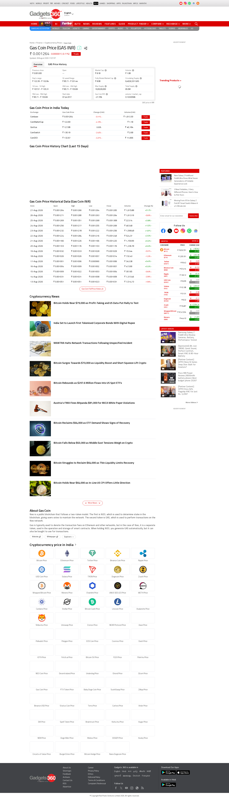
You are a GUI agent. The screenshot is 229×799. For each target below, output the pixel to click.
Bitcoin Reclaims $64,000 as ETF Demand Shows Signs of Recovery (92, 423)
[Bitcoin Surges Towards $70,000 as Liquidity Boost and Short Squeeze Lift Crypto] (40, 369)
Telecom (66, 29)
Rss (142, 787)
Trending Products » (170, 81)
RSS (64, 784)
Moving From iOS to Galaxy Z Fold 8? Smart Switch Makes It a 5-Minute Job (186, 203)
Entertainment (98, 29)
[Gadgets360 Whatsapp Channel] (189, 231)
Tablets (162, 29)
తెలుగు (142, 771)
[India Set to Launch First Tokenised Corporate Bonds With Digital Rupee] (40, 329)
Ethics (90, 774)
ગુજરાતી (117, 776)
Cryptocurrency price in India (51, 545)
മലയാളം (127, 776)
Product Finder (137, 24)
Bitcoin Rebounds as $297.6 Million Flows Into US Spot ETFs (88, 383)
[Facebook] (163, 231)
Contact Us (67, 781)
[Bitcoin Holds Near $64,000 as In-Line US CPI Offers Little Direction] (40, 489)
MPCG (135, 3)
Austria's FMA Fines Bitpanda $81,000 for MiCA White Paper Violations (94, 403)
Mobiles (56, 29)
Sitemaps (67, 771)
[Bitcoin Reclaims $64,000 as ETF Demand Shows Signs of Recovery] (40, 429)
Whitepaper (51, 537)
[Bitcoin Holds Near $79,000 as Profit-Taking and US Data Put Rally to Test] (40, 309)
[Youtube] (176, 231)
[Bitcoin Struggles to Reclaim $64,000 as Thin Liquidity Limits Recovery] (40, 469)
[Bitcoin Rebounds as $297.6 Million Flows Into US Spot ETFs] (40, 389)
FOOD (72, 3)
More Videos (191, 402)
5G (192, 29)
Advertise (67, 787)
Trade (76, 53)
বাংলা (129, 772)
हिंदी (51, 3)
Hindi (124, 772)
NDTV (32, 3)
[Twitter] (170, 231)
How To (76, 29)
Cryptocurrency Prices (53, 43)
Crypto (111, 29)
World (39, 3)
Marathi (142, 3)
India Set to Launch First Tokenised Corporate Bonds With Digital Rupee (94, 323)
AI (56, 24)
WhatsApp (137, 787)
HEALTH (89, 3)
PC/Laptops (136, 29)
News (86, 24)
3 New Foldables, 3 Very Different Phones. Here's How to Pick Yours (186, 192)
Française (146, 776)
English (117, 772)
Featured (165, 171)
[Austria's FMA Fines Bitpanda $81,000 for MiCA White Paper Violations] (40, 409)
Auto (77, 24)
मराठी (149, 772)
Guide (122, 24)
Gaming (86, 29)
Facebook (116, 787)
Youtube (126, 787)
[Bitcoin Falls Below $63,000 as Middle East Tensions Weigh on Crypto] (40, 449)
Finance (39, 43)
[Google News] (195, 231)
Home (34, 24)
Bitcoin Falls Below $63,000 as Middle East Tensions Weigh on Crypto (93, 443)
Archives (66, 777)
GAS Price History (57, 64)
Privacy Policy (93, 771)
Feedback (67, 774)
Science (172, 29)
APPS (118, 3)
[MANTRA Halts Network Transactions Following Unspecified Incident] (40, 349)
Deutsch (136, 776)
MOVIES (57, 3)
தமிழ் (135, 772)
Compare (156, 24)
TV (127, 29)
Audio (120, 29)
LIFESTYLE (80, 3)
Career (91, 768)
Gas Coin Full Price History (92, 289)
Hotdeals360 (150, 29)
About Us (67, 768)
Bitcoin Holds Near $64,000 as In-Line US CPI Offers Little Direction (92, 483)
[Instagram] (182, 231)
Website (35, 537)
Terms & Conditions (96, 781)
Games (102, 3)
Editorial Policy (94, 777)
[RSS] (197, 3)
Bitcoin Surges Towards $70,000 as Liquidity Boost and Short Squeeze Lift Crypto (100, 363)
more (194, 241)
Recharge (172, 24)
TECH (96, 3)
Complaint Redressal (97, 784)
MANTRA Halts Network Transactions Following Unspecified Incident (93, 343)
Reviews (97, 24)
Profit (46, 3)
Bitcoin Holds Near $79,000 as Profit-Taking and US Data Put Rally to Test (96, 303)
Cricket (65, 3)
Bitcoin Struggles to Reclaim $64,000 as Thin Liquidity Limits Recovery (94, 463)
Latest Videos (167, 328)
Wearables (183, 29)
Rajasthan (127, 3)
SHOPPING (111, 3)
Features (110, 24)
